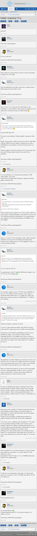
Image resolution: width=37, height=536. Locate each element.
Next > (24, 21)
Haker (8, 50)
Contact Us (31, 532)
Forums (11, 9)
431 (11, 21)
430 (9, 21)
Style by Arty (34, 534)
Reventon (9, 66)
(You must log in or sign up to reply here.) (28, 523)
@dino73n (7, 107)
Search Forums (5, 12)
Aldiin (8, 37)
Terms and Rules (20, 534)
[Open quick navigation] (35, 14)
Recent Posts (13, 12)
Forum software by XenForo (6, 534)
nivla (8, 24)
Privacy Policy (27, 534)
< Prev (2, 21)
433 (15, 21)
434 (17, 21)
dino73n (9, 81)
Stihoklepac (10, 444)
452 (22, 21)
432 (13, 21)
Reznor (9, 403)
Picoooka (9, 100)
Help (36, 532)
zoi (8, 231)
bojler (8, 380)
